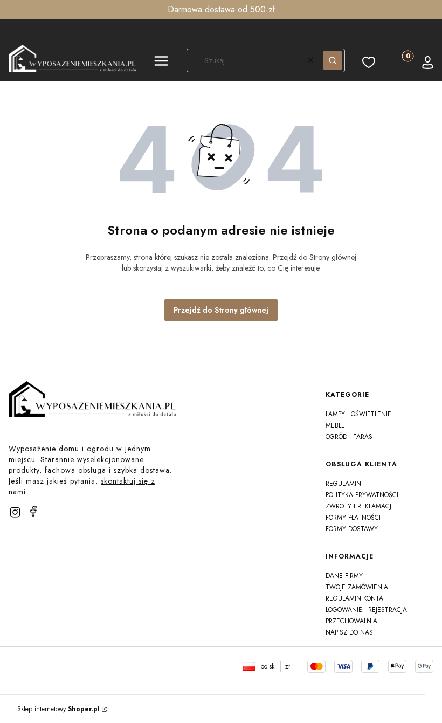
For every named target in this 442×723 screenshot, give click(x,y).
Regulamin (343, 483)
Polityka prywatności (362, 495)
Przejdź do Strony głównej (221, 310)
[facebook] (33, 511)
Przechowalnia (351, 621)
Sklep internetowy (58, 709)
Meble (335, 425)
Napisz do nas (349, 632)
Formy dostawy (352, 529)
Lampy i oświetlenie (358, 414)
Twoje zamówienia (357, 587)
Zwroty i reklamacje (360, 506)
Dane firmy (344, 576)
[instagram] (15, 512)
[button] (161, 62)
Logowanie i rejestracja (366, 610)
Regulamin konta (354, 598)
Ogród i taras (349, 437)
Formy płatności (353, 517)
